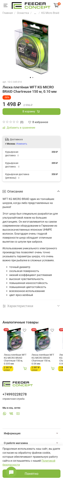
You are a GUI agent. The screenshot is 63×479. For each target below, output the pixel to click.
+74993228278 (15, 394)
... (35, 13)
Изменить (21, 143)
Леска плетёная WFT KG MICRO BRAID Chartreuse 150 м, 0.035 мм (15, 359)
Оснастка (23, 13)
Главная (8, 13)
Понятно (31, 474)
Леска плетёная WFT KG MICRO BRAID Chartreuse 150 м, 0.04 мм (43, 359)
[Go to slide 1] (30, 77)
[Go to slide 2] (32, 77)
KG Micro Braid (50, 13)
